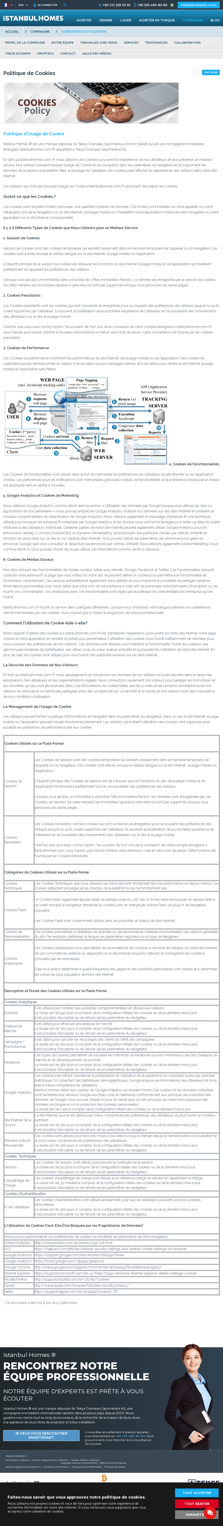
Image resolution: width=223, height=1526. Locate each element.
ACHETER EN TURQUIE (157, 20)
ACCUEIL (12, 32)
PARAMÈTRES (197, 1515)
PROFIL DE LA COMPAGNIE (25, 42)
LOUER (125, 20)
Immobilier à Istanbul (18, 1460)
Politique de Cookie (114, 1466)
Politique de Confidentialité (86, 1466)
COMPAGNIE (40, 32)
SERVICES (131, 42)
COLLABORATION (187, 42)
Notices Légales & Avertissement (23, 1466)
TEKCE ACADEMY (18, 53)
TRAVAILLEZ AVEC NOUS (98, 42)
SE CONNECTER (47, 5)
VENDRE (105, 20)
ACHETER (83, 20)
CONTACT (68, 53)
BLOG (215, 20)
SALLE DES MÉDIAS (96, 53)
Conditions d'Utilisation (56, 1466)
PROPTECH (45, 53)
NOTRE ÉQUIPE (62, 42)
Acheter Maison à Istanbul (85, 1460)
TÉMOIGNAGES (156, 42)
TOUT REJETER (196, 1504)
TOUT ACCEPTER (197, 1493)
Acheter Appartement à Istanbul (50, 1460)
